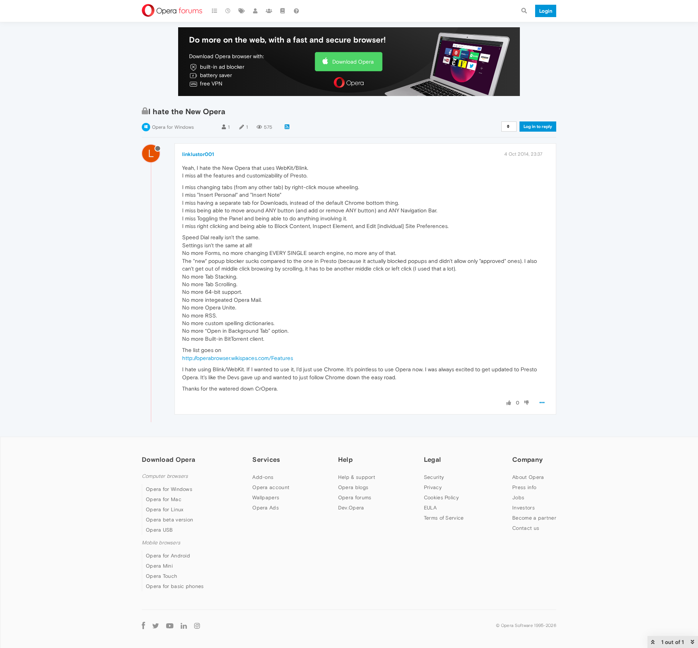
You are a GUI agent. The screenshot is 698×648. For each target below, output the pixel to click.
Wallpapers (265, 497)
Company (527, 459)
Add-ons (262, 477)
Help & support (356, 477)
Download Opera (353, 62)
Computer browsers (165, 476)
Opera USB (159, 530)
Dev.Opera (351, 508)
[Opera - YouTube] (170, 625)
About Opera (528, 477)
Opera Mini (159, 566)
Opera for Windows (173, 127)
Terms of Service (444, 518)
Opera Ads (265, 508)
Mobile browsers (161, 543)
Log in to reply (538, 126)
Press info (524, 487)
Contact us (525, 528)
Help (345, 459)
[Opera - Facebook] (143, 625)
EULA (430, 508)
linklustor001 (198, 154)
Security (434, 477)
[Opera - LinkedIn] (183, 625)
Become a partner (534, 518)
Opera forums (355, 497)
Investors (523, 508)
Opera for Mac (163, 499)
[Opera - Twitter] (156, 625)
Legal (432, 459)
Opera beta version (169, 520)
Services (266, 459)
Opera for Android (168, 556)
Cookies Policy (441, 497)
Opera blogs (353, 487)
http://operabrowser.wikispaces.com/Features (237, 358)
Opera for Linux (165, 509)
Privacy (433, 487)
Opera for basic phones (175, 586)
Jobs (518, 497)
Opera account (270, 487)
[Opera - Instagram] (197, 625)
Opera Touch (161, 576)
